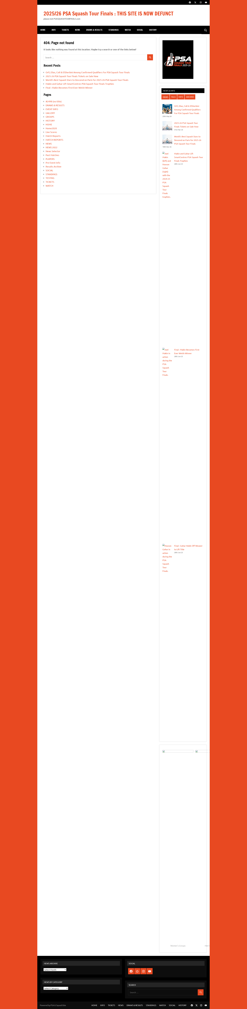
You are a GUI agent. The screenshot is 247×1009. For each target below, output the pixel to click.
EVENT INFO (52, 109)
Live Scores (51, 132)
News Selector (53, 151)
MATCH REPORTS (54, 139)
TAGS (173, 97)
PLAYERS (50, 158)
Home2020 (51, 128)
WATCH (128, 29)
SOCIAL (140, 29)
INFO (54, 29)
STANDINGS (114, 29)
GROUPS (50, 116)
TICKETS (65, 29)
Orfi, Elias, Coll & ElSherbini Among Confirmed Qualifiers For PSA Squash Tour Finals (88, 72)
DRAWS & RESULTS (94, 29)
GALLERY (50, 113)
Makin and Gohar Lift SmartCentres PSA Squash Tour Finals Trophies (80, 83)
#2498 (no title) (54, 101)
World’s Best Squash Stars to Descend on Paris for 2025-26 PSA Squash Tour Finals (87, 79)
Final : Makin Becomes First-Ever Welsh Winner (69, 87)
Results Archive (53, 166)
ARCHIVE (190, 97)
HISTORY (153, 29)
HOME (42, 29)
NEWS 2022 (51, 147)
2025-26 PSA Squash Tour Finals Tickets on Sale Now (72, 76)
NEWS (77, 29)
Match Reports (53, 135)
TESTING (50, 178)
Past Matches (52, 155)
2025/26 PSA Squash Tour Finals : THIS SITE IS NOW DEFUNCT (108, 13)
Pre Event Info (53, 162)
